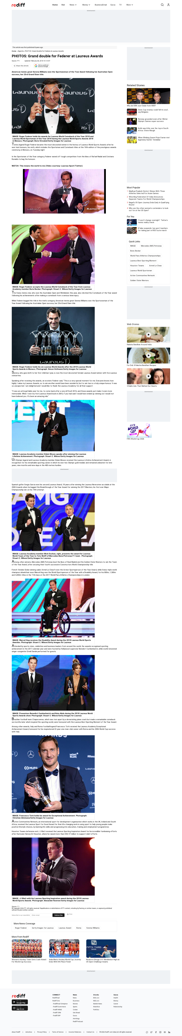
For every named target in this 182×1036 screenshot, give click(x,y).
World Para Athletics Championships (145, 256)
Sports (21, 51)
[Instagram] (160, 1032)
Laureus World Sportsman (141, 270)
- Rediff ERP (56, 1015)
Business (76, 1001)
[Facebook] (156, 1032)
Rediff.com (108, 1032)
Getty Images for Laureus (42, 928)
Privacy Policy (42, 1032)
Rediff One (56, 1001)
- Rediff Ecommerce (59, 1007)
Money (85, 5)
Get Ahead (76, 1013)
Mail (63, 5)
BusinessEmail (101, 5)
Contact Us (90, 1032)
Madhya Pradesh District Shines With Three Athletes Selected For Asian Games (147, 192)
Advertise (29, 1032)
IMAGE (133, 246)
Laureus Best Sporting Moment (143, 261)
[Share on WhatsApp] (147, 1032)
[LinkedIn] (169, 1032)
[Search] (162, 5)
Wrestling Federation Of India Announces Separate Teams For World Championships (147, 198)
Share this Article (22, 66)
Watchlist (96, 1007)
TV (120, 5)
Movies (75, 1004)
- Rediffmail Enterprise (59, 1004)
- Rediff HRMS (57, 1010)
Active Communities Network (142, 275)
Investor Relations (75, 1032)
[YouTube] (165, 1032)
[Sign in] (168, 5)
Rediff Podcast (78, 1021)
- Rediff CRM (56, 1013)
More (129, 5)
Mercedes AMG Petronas (151, 246)
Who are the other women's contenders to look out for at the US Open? (148, 209)
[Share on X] (151, 1032)
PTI (18, 61)
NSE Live (96, 1001)
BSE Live (96, 998)
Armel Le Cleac (155, 266)
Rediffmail (56, 998)
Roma (78, 928)
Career (116, 1004)
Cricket (75, 1010)
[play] (148, 334)
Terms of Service (58, 1032)
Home (55, 5)
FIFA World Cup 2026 (135, 439)
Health (116, 998)
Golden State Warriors (139, 280)
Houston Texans (137, 266)
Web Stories (133, 324)
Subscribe (58, 915)
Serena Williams (93, 928)
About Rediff (16, 1032)
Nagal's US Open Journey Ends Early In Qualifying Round (149, 203)
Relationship (118, 1007)
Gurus (112, 5)
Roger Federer (21, 928)
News (72, 5)
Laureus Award (65, 928)
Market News (97, 1004)
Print (70, 914)
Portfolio (96, 1010)
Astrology (76, 1018)
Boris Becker (135, 251)
